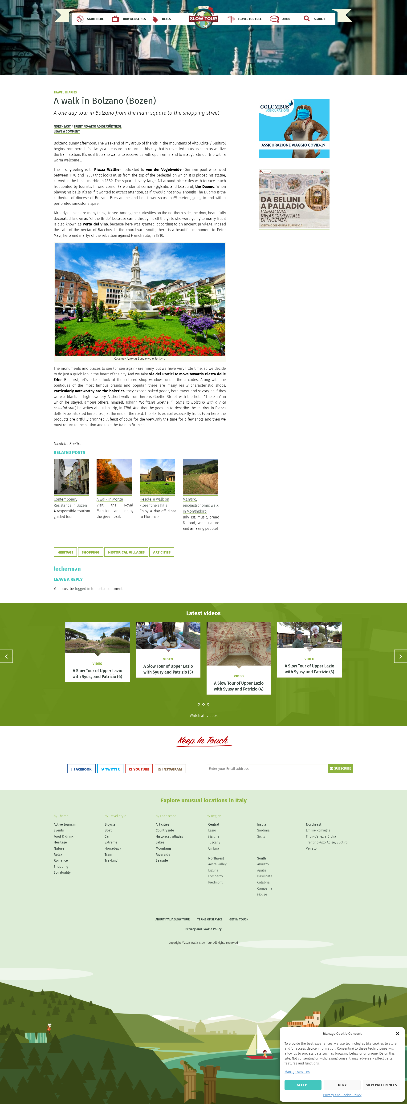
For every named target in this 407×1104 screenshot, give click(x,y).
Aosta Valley (217, 864)
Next (400, 656)
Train (108, 855)
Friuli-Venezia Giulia (321, 837)
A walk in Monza (110, 499)
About (287, 19)
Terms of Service (209, 919)
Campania (264, 889)
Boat (108, 830)
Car (107, 837)
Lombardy (215, 876)
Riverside (163, 855)
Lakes (160, 842)
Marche (213, 837)
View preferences (381, 1085)
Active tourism (65, 825)
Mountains (163, 849)
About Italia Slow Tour (172, 919)
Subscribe (342, 769)
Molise (262, 894)
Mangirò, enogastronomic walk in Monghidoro (201, 505)
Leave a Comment (67, 131)
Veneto (311, 849)
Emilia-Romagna (318, 830)
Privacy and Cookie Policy (342, 1095)
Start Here (95, 19)
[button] (397, 1033)
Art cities (162, 552)
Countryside (165, 830)
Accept (303, 1085)
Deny (342, 1085)
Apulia (262, 870)
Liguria (213, 870)
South (261, 858)
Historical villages (126, 552)
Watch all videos (203, 715)
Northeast (62, 126)
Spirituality (62, 873)
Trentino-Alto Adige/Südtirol (98, 126)
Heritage (65, 552)
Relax (58, 855)
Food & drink (63, 837)
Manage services (297, 1072)
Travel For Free (250, 19)
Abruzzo (263, 864)
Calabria (263, 882)
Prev (6, 656)
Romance (61, 861)
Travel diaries (65, 92)
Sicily (261, 837)
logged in (82, 588)
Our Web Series (134, 19)
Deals (166, 19)
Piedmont (215, 882)
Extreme (111, 842)
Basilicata (264, 876)
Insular (262, 825)
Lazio (212, 830)
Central (213, 825)
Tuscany (214, 842)
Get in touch (238, 919)
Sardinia (263, 830)
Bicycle (110, 825)
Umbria (213, 849)
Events (59, 830)
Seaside (162, 861)
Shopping (90, 552)
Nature (59, 849)
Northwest (216, 858)
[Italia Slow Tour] (203, 20)
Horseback (113, 849)
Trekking (111, 861)
